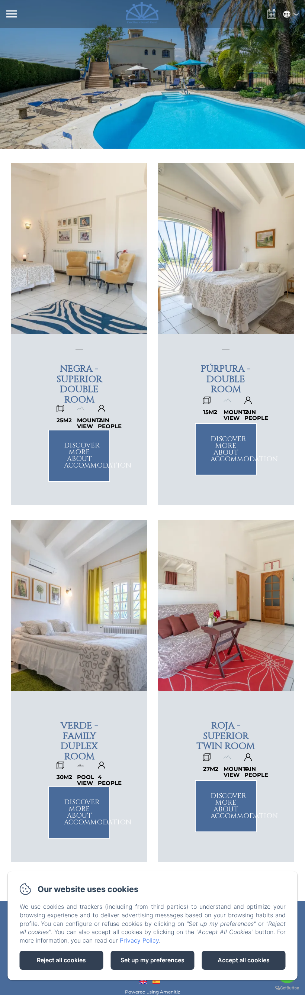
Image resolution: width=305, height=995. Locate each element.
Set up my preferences (152, 960)
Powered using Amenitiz (152, 992)
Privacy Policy (139, 940)
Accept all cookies (244, 960)
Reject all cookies (61, 960)
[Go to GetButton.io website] (287, 988)
